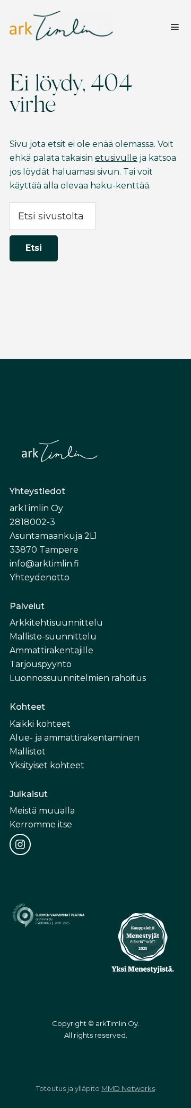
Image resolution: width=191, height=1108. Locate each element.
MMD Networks (128, 1088)
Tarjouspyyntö (41, 664)
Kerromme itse (41, 824)
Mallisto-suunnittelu (53, 636)
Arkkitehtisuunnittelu (56, 623)
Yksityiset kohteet (47, 765)
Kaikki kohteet (40, 724)
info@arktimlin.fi (44, 564)
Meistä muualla (42, 811)
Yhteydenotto (40, 577)
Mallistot (28, 751)
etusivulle (116, 158)
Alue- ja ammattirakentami (66, 738)
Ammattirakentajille (51, 650)
